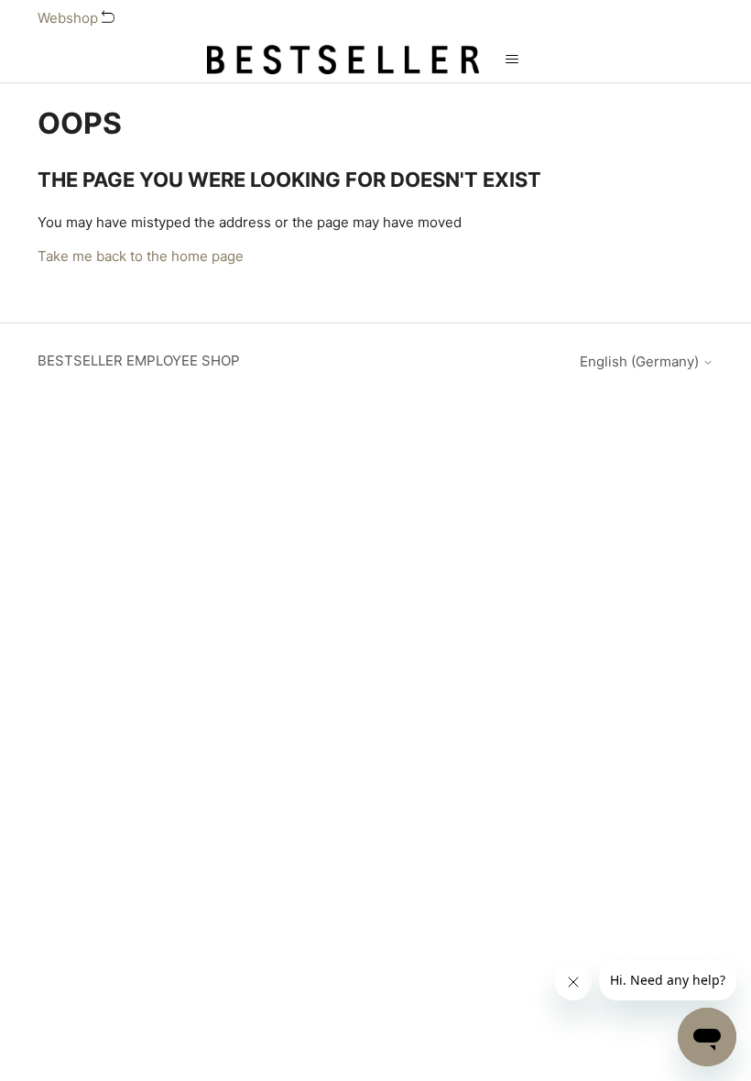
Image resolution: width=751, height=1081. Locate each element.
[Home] (343, 59)
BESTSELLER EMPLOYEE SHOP (139, 360)
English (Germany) (641, 361)
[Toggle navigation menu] (511, 59)
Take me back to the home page (141, 256)
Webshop (70, 18)
